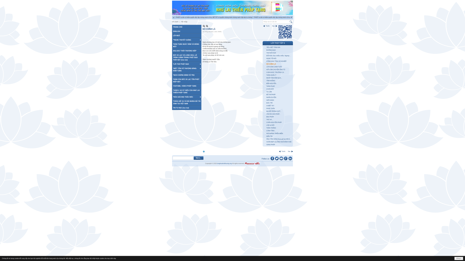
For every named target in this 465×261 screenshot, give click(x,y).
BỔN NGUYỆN (271, 83)
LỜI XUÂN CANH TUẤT (274, 67)
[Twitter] (277, 160)
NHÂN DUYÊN (271, 97)
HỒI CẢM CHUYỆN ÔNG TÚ (275, 69)
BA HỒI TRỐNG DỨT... (273, 111)
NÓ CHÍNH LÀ (271, 64)
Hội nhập (184, 22)
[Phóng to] (207, 26)
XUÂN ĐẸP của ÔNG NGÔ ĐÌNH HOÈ (278, 142)
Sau (273, 26)
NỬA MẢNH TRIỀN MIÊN (274, 133)
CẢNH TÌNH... (270, 131)
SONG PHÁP (270, 144)
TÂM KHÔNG (270, 81)
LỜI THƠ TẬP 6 (278, 43)
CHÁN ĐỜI (270, 89)
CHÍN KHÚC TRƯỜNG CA (275, 72)
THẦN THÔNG (271, 128)
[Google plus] (286, 160)
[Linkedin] (290, 160)
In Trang (204, 151)
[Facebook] (272, 160)
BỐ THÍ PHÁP (270, 94)
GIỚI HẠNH (270, 100)
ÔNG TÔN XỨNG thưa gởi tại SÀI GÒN (279, 139)
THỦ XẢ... (269, 119)
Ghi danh (175, 22)
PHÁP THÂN (270, 108)
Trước (268, 26)
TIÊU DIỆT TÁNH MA (273, 47)
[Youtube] (281, 160)
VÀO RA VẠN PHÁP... (273, 114)
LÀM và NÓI (270, 125)
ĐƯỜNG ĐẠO (271, 50)
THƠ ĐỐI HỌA (271, 53)
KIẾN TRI (269, 136)
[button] (186, 40)
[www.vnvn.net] (252, 163)
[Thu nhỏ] (204, 26)
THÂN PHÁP (270, 86)
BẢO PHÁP (270, 117)
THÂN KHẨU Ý (271, 75)
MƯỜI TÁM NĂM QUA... (274, 78)
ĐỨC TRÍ (269, 103)
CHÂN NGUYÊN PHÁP (274, 122)
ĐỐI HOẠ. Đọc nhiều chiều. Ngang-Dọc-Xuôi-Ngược (279, 56)
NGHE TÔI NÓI (271, 58)
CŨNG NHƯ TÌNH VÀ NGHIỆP (276, 61)
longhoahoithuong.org (224, 163)
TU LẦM (269, 92)
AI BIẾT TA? (270, 106)
